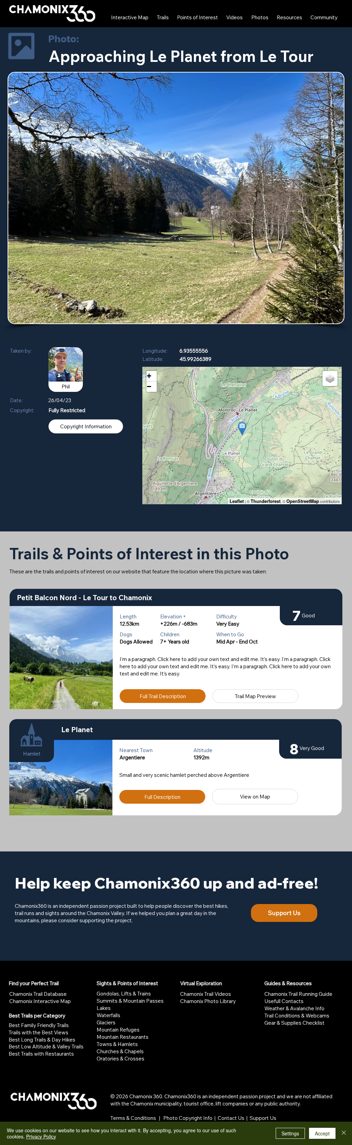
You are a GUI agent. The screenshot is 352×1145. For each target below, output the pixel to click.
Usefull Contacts (284, 1001)
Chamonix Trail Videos (205, 994)
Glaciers (106, 1022)
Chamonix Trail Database (38, 994)
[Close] (344, 1133)
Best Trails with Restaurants (41, 1053)
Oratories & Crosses (120, 1058)
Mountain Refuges (118, 1029)
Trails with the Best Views (38, 1032)
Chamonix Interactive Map (40, 1001)
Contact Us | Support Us (247, 1118)
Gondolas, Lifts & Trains (124, 993)
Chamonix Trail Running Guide (298, 994)
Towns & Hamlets (117, 1044)
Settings (290, 1133)
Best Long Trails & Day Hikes (42, 1039)
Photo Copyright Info (187, 1118)
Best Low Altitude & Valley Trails (46, 1046)
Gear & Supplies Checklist (294, 1023)
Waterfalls (108, 1015)
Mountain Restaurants (122, 1037)
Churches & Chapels (120, 1051)
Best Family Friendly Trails (39, 1025)
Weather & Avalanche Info (294, 1008)
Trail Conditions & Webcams (296, 1015)
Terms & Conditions (133, 1118)
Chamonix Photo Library (208, 1001)
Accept (322, 1133)
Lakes (104, 1008)
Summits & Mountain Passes (130, 1001)
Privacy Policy (41, 1136)
